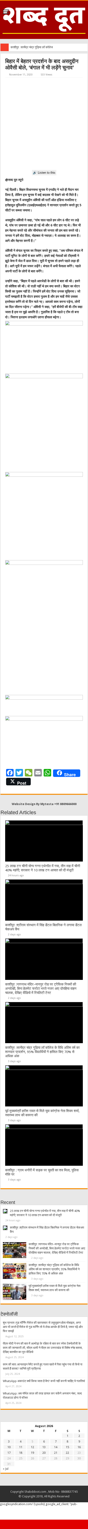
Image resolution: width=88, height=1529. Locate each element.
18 (20, 1452)
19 (32, 1452)
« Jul (5, 1468)
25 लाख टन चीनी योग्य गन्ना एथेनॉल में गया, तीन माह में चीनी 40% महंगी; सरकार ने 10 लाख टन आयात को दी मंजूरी (42, 868)
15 (67, 1447)
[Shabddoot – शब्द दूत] (44, 19)
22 (67, 1452)
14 (55, 1447)
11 (20, 1447)
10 (9, 1447)
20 (44, 1452)
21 (55, 1452)
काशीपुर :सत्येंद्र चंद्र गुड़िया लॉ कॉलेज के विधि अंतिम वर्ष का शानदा (47, 47)
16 (79, 1447)
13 (44, 1447)
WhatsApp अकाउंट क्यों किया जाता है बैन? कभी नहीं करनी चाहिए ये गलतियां (44, 1381)
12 (32, 1447)
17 (9, 1452)
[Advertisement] (44, 124)
